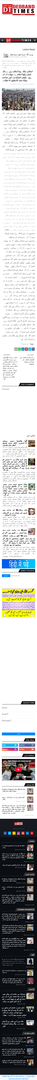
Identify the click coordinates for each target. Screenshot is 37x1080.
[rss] (14, 833)
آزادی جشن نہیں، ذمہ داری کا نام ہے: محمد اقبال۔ (13, 798)
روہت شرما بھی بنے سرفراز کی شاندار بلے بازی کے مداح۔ (14, 971)
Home (4, 61)
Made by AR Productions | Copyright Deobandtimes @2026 (18, 1077)
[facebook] (27, 745)
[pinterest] (31, 833)
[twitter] (10, 745)
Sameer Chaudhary (29, 84)
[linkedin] (27, 833)
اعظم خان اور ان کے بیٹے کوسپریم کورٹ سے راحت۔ (13, 846)
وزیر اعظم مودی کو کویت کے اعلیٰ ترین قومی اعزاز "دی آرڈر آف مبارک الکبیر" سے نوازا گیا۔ (14, 1061)
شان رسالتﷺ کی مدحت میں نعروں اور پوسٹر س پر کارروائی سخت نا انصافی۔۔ (15, 512)
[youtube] (27, 749)
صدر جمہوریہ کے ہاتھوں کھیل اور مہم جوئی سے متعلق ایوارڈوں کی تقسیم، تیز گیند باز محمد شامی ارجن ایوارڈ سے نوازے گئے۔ (13, 980)
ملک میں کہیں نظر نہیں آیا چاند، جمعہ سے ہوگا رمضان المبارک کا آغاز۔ (13, 1023)
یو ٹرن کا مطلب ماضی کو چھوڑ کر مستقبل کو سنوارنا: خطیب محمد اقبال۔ (13, 790)
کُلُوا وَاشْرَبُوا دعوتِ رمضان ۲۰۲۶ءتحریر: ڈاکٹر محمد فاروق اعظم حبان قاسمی (15, 443)
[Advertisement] (18, 27)
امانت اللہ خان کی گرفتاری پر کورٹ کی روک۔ (14, 865)
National (10, 61)
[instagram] (10, 749)
